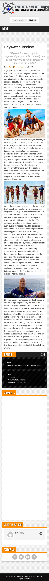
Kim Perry (9, 67)
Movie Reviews (18, 67)
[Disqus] (24, 427)
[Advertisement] (24, 37)
